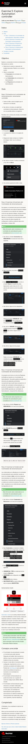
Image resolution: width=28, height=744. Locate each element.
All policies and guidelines (8, 742)
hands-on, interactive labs (13, 639)
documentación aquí (17, 233)
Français (23, 22)
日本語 (3, 22)
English (19, 20)
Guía (5, 33)
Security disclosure (6, 740)
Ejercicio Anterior (6, 723)
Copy (24, 460)
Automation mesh (6, 614)
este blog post (13, 668)
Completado (6, 53)
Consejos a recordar (9, 51)
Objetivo (6, 31)
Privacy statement (6, 738)
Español (13, 22)
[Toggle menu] (25, 3)
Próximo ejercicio (15, 723)
